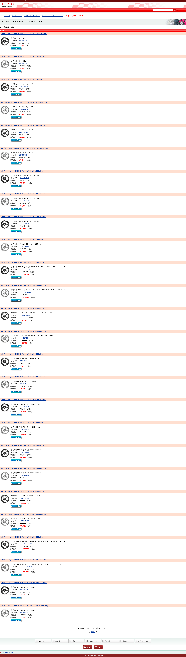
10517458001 (23, 40)
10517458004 (23, 109)
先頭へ (93, 632)
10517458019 (24, 452)
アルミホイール (17, 16)
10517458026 (24, 612)
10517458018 (24, 429)
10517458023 (27, 544)
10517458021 (24, 498)
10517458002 (23, 63)
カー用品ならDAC (93, 5)
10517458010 (24, 246)
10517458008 (24, 201)
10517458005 (23, 132)
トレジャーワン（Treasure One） (52, 16)
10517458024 (27, 567)
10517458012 (27, 292)
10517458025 (24, 589)
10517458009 (24, 223)
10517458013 (26, 315)
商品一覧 (7, 16)
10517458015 (24, 361)
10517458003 (23, 86)
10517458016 (24, 384)
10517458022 (24, 521)
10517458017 (24, 407)
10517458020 (24, 475)
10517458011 (27, 269)
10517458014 (26, 338)
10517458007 (24, 178)
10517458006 (23, 155)
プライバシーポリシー (8, 652)
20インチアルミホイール (32, 16)
